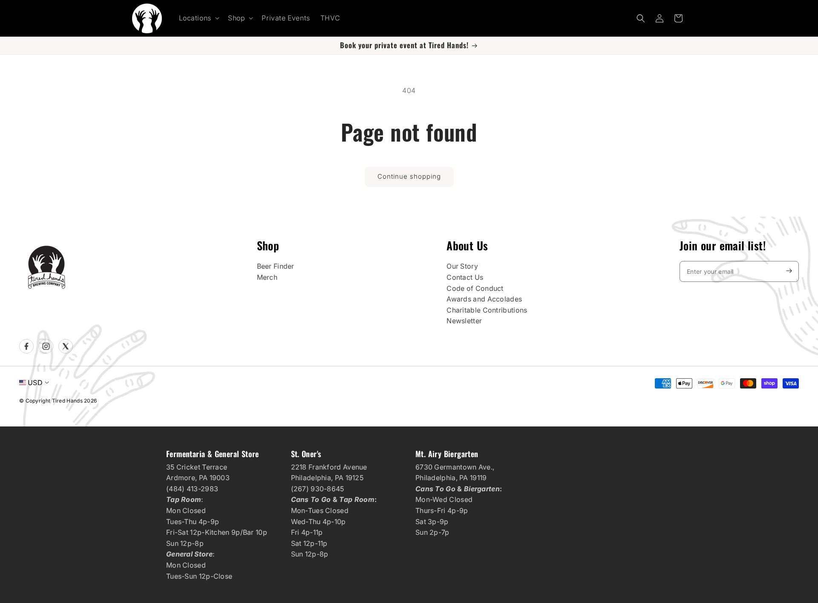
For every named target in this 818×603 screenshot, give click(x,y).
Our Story (462, 266)
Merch (267, 277)
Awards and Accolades (484, 299)
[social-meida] (26, 346)
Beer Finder (275, 266)
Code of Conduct (475, 288)
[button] (198, 18)
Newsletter (464, 320)
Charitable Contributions (486, 310)
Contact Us (464, 277)
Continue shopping (409, 176)
